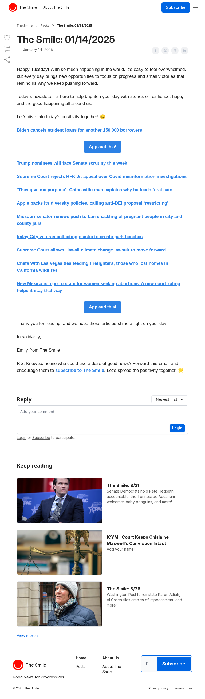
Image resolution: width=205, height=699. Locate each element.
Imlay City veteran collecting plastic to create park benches (80, 236)
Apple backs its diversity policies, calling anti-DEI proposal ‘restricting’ (92, 203)
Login (177, 428)
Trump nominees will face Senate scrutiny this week (72, 163)
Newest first (166, 399)
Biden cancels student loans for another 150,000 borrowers (79, 130)
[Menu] (195, 7)
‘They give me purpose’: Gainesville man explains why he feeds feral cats (94, 189)
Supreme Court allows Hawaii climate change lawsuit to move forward (91, 250)
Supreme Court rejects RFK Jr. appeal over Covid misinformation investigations (102, 176)
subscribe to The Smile (79, 370)
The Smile (25, 25)
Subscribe (176, 7)
